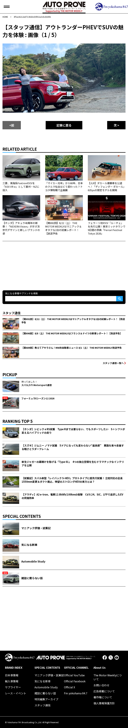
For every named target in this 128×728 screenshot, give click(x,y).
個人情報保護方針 (104, 703)
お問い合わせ (102, 685)
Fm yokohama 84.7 (75, 693)
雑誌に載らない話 (45, 693)
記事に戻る (64, 125)
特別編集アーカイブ (46, 699)
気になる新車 (42, 681)
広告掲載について (104, 691)
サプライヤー (13, 687)
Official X (69, 687)
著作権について (103, 697)
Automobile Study (46, 687)
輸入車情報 (11, 681)
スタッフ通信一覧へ (113, 363)
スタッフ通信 (42, 705)
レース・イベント (15, 693)
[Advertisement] (27, 262)
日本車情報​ (11, 675)
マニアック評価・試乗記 (49, 675)
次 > (116, 125)
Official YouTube (74, 675)
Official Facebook (75, 681)
